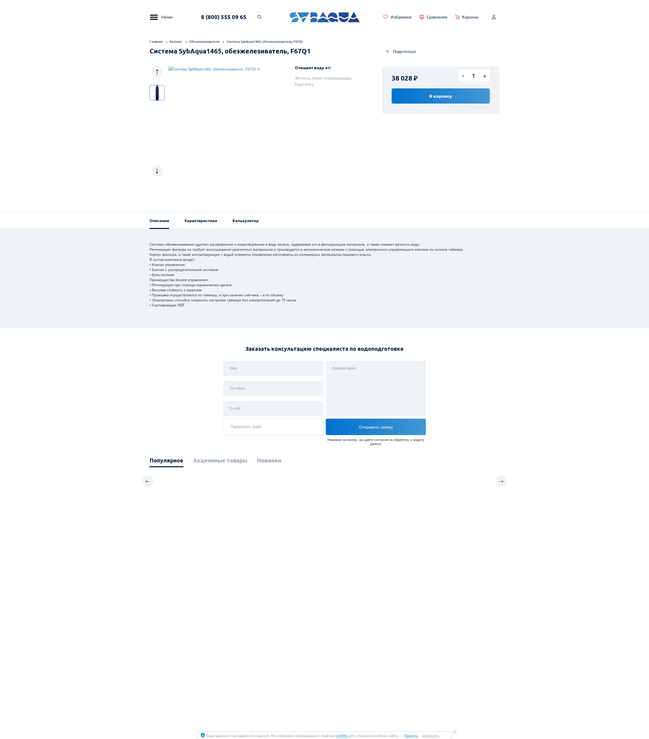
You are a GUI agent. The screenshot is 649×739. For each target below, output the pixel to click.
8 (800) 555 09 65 (223, 17)
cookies (342, 735)
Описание (159, 220)
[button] (157, 71)
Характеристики (200, 220)
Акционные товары (220, 460)
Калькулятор (245, 220)
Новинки (269, 460)
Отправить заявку (376, 427)
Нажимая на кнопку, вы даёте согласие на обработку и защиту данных (376, 441)
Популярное (166, 460)
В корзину (440, 96)
